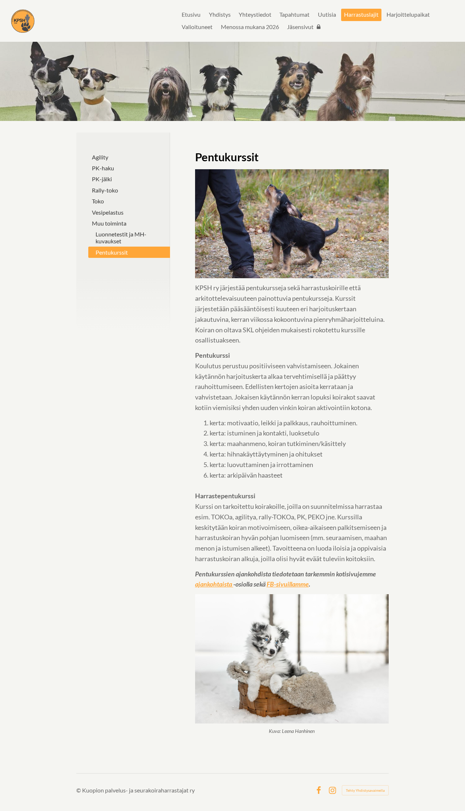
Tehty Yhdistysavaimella (365, 790)
